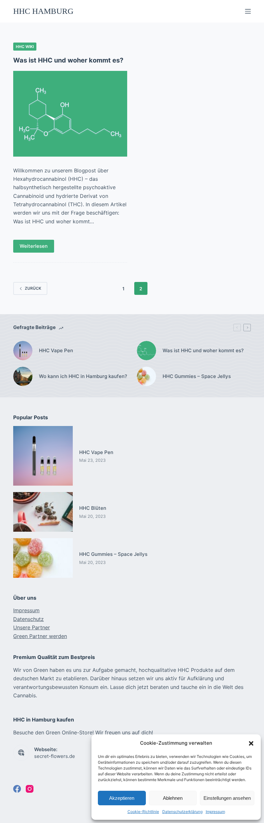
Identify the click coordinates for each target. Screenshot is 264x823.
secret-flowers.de (54, 756)
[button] (251, 743)
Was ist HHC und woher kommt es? (68, 60)
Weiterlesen (34, 246)
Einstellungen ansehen (227, 798)
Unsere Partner (31, 627)
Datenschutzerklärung (182, 811)
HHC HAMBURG (43, 11)
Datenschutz (28, 619)
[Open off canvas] (248, 11)
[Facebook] (17, 789)
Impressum (215, 811)
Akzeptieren (121, 798)
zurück (33, 288)
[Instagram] (29, 789)
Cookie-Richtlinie (143, 811)
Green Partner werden (40, 636)
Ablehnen (173, 798)
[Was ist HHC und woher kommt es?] (70, 114)
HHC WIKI (25, 46)
